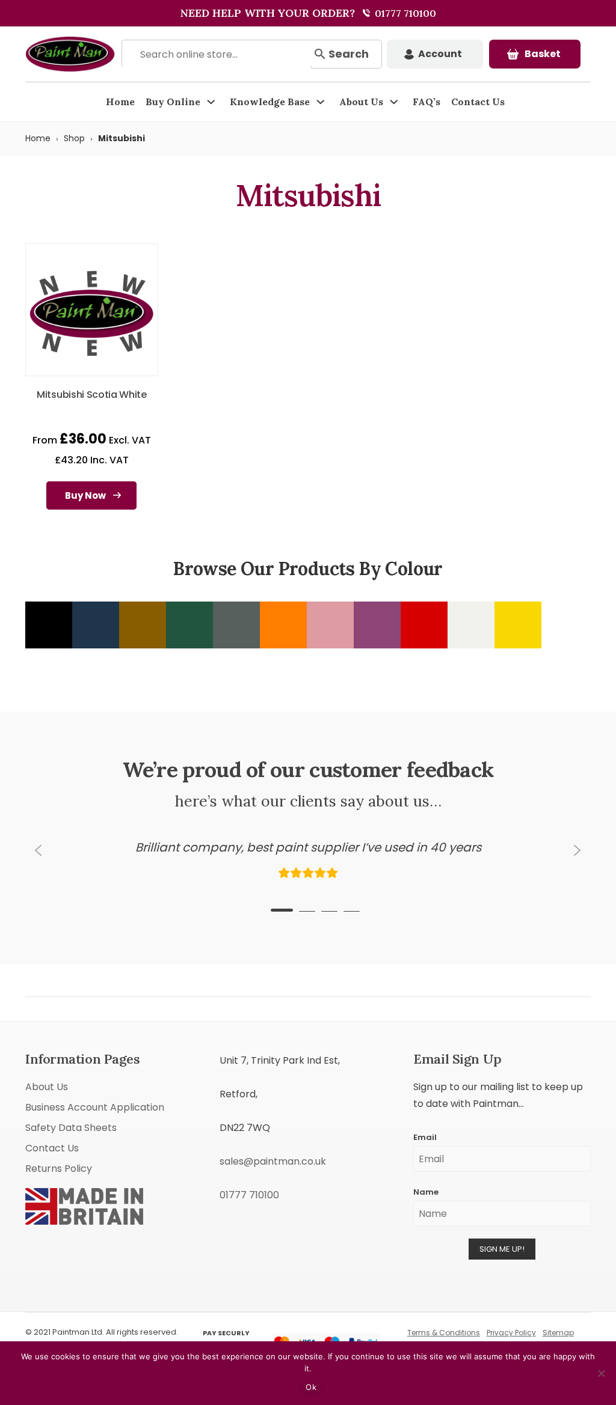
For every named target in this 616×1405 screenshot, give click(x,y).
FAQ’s (426, 102)
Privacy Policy (511, 1332)
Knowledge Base (270, 102)
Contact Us (478, 102)
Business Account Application (94, 1107)
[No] (601, 1373)
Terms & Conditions (443, 1332)
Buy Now (85, 495)
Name (426, 1192)
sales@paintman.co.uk (273, 1161)
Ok (311, 1387)
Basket (543, 54)
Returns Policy (58, 1168)
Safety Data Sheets (71, 1128)
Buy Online (173, 102)
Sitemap (558, 1332)
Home (120, 102)
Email (425, 1137)
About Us (361, 102)
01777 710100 (404, 13)
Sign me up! (502, 1249)
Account (440, 54)
